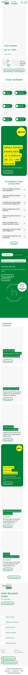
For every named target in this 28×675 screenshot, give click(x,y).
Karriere (3, 652)
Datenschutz (15, 671)
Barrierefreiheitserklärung (14, 673)
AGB (22, 671)
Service (3, 650)
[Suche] (22, 2)
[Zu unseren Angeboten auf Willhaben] (14, 609)
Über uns (16, 650)
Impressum (8, 671)
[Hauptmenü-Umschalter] (25, 3)
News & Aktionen (18, 652)
